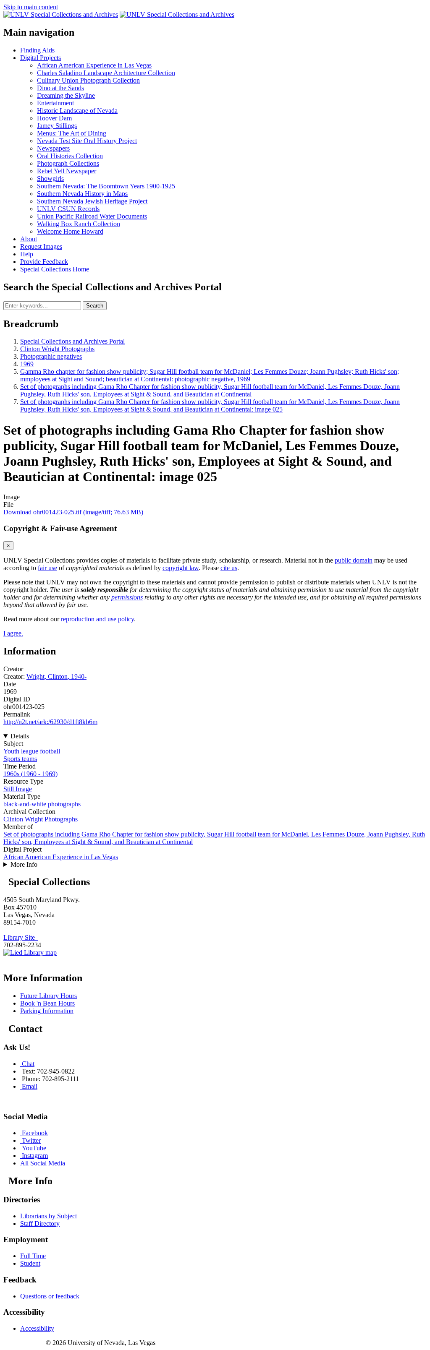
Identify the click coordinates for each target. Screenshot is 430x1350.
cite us (228, 567)
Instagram (35, 1155)
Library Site (20, 937)
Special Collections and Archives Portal (72, 341)
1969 (27, 363)
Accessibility (37, 1328)
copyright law (181, 567)
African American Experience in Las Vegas (60, 856)
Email (29, 1086)
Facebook (35, 1132)
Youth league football (31, 751)
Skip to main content (30, 6)
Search (94, 305)
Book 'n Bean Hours (47, 1003)
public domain (353, 560)
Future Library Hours (48, 995)
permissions (127, 597)
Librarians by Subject (48, 1216)
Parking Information (46, 1010)
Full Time (33, 1255)
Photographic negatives (51, 356)
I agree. (13, 633)
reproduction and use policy (97, 619)
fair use (47, 567)
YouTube (34, 1148)
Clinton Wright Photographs (57, 348)
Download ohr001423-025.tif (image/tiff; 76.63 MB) (73, 512)
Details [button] (19, 736)
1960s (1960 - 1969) (30, 773)
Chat (28, 1063)
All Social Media (42, 1163)
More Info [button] (23, 864)
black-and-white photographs (42, 804)
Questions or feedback (49, 1296)
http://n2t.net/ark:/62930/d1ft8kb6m (50, 721)
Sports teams (20, 758)
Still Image (17, 788)
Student (30, 1263)
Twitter (31, 1140)
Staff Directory (40, 1223)
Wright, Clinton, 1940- (56, 676)
